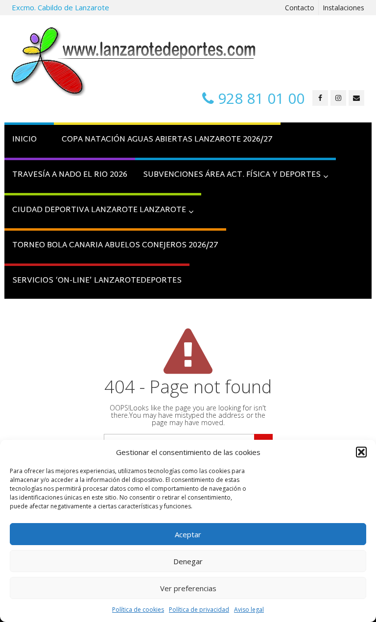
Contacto (299, 7)
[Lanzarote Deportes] (134, 61)
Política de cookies (138, 609)
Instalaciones (343, 7)
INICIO (24, 140)
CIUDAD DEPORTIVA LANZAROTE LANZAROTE (99, 210)
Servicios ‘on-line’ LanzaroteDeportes (97, 281)
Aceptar (188, 534)
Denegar (188, 561)
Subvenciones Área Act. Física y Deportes (232, 175)
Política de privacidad (199, 609)
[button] (361, 452)
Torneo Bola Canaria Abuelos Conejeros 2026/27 (115, 246)
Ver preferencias (188, 588)
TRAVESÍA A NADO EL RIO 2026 (69, 175)
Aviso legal (249, 609)
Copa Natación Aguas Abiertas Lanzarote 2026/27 (167, 140)
